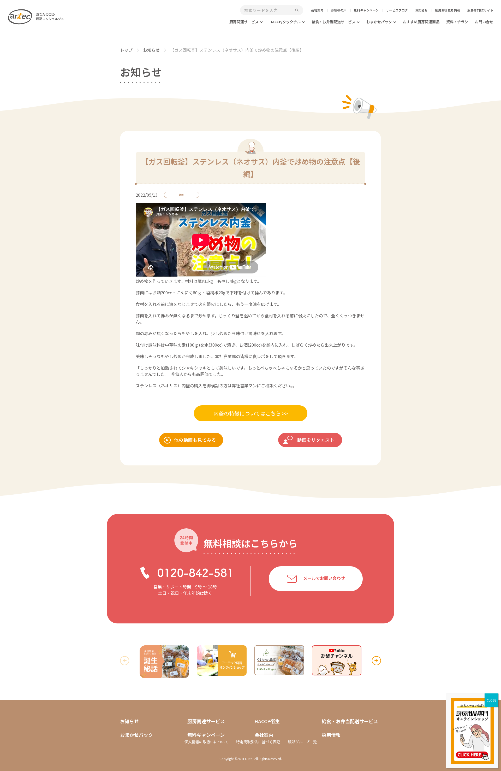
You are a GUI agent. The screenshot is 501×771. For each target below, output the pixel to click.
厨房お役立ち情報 (447, 10)
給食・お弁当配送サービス (333, 21)
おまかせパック (379, 21)
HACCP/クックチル (285, 21)
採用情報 (331, 734)
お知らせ (421, 10)
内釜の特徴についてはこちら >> (250, 413)
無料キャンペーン (366, 10)
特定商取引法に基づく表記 (258, 741)
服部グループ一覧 (302, 741)
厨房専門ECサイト (480, 10)
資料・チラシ (457, 21)
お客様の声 (339, 10)
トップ (126, 50)
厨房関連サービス (244, 21)
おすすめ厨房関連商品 (421, 21)
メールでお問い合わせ (324, 578)
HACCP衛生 (267, 721)
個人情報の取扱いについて (206, 741)
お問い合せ (484, 21)
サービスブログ (397, 10)
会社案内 (317, 10)
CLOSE (491, 700)
